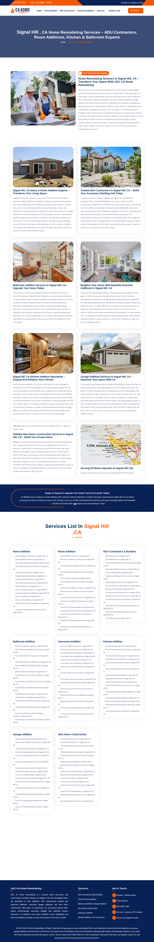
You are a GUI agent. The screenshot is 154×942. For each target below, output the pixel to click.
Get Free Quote (98, 917)
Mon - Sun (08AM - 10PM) (40, 3)
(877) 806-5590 (19, 3)
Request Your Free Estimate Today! (91, 504)
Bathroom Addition (86, 11)
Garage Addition (100, 904)
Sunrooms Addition (85, 913)
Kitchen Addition (84, 917)
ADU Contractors (67, 11)
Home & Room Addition (87, 899)
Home (39, 11)
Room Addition (50, 11)
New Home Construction (88, 908)
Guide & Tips (114, 11)
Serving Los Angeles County (132, 3)
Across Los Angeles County (127, 918)
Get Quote (134, 11)
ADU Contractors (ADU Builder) (90, 895)
